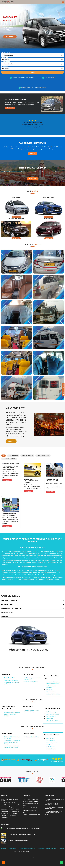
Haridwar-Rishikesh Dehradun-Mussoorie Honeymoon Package (12, 714)
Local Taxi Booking (50, 749)
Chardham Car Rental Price (53, 694)
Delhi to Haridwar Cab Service (53, 720)
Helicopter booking (50, 691)
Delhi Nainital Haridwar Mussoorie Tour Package (51, 803)
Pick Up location (5, 52)
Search (32, 72)
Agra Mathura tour (50, 746)
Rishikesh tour (49, 718)
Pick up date (4, 57)
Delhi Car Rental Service (39, 848)
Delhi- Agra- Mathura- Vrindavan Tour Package (54, 807)
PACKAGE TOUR (7, 604)
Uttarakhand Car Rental (56, 848)
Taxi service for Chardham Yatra (17, 840)
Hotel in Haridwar (50, 740)
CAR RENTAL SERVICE (9, 600)
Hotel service (49, 689)
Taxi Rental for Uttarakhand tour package (21, 834)
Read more (7, 480)
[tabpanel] (32, 26)
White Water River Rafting (52, 714)
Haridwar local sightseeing (11, 680)
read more (9, 829)
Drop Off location (6, 61)
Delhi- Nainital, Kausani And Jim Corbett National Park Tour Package (12, 742)
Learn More (11, 441)
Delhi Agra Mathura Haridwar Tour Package (54, 800)
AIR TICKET (5, 616)
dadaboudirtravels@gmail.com (31, 814)
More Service (32, 178)
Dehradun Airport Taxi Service (20, 848)
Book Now (57, 37)
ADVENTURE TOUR (8, 612)
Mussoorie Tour (50, 738)
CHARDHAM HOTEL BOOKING (11, 608)
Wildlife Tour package (51, 712)
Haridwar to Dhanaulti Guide (31, 736)
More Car (32, 153)
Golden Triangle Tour (9, 678)
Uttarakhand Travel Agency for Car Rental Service (23, 828)
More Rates (10, 107)
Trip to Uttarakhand (50, 716)
